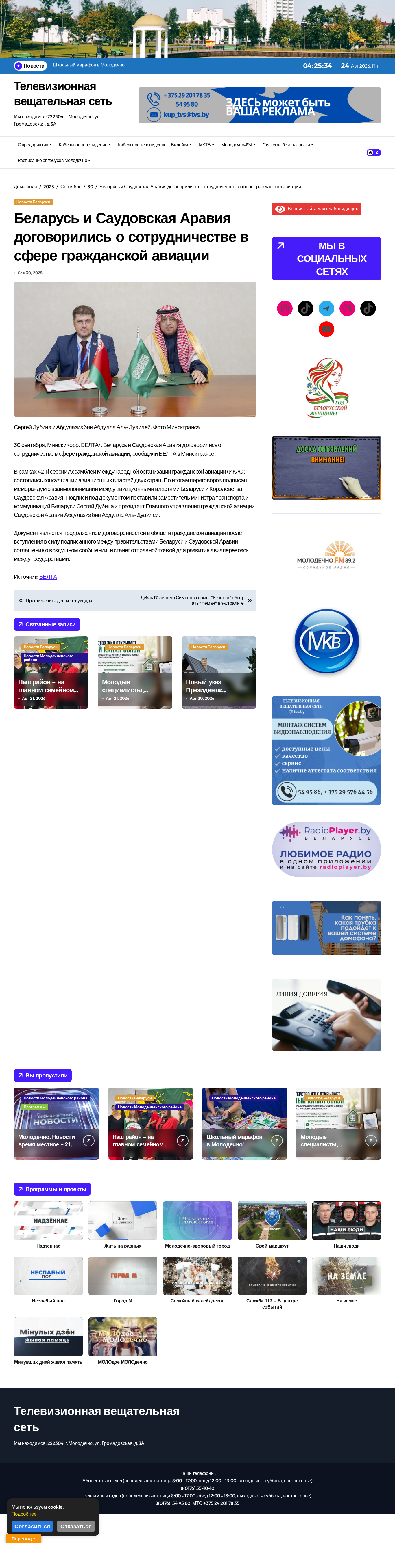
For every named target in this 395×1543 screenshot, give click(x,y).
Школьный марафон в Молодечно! (234, 1140)
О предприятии (33, 145)
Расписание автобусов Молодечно (52, 160)
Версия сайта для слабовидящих (321, 208)
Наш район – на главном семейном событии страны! (46, 690)
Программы (35, 1107)
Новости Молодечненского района (48, 658)
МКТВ (205, 145)
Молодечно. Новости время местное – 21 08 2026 (46, 1144)
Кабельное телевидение (83, 145)
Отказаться (76, 1526)
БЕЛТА (48, 576)
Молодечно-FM (236, 145)
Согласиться (32, 1526)
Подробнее (24, 1514)
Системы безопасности (286, 145)
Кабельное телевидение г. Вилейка (153, 145)
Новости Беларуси (33, 202)
